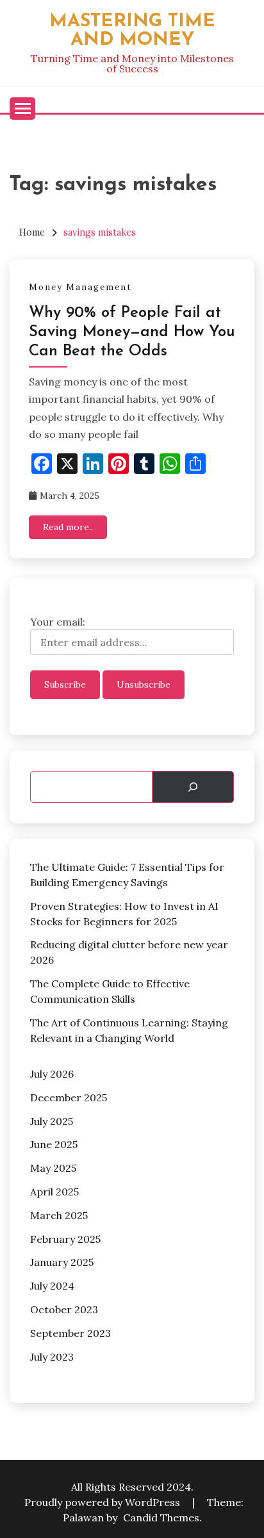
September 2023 (70, 1333)
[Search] (193, 787)
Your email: (57, 621)
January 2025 (62, 1262)
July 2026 (52, 1073)
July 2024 (52, 1285)
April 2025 (54, 1191)
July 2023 (52, 1356)
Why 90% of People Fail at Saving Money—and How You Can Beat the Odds (132, 332)
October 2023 (64, 1309)
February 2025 (65, 1239)
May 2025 (53, 1168)
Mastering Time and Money (132, 30)
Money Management (80, 287)
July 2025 (51, 1121)
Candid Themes (161, 1517)
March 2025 (59, 1215)
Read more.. (68, 527)
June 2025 (54, 1144)
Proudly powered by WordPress (103, 1502)
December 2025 (68, 1097)
